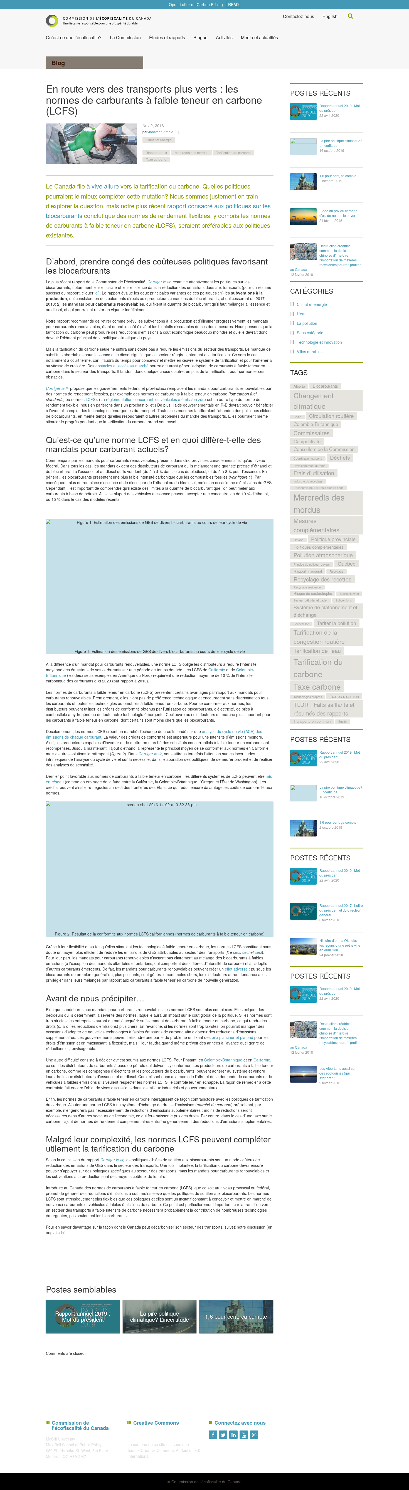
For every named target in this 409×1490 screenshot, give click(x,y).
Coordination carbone (308, 458)
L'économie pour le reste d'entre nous (318, 488)
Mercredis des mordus (191, 152)
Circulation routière (331, 415)
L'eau (302, 313)
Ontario (298, 540)
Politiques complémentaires (319, 547)
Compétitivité (307, 441)
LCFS (90, 399)
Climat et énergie (159, 139)
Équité (342, 721)
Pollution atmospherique (323, 555)
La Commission (125, 37)
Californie (216, 669)
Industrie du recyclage (308, 481)
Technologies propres (308, 697)
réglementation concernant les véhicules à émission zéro (156, 399)
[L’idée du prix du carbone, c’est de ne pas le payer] (303, 216)
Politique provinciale (333, 539)
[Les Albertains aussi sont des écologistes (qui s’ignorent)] (303, 1074)
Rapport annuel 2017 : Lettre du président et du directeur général (341, 910)
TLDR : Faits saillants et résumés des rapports (324, 708)
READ (233, 4)
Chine (297, 417)
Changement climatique (314, 400)
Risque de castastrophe (313, 593)
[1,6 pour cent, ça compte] (303, 181)
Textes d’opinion (344, 696)
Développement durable (309, 466)
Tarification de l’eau (317, 651)
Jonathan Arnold (160, 131)
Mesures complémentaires (316, 525)
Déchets (340, 457)
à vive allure (103, 186)
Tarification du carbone (233, 152)
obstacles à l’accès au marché (122, 365)
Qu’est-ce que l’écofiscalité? (74, 37)
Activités (224, 37)
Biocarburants (156, 152)
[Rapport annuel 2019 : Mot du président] (303, 111)
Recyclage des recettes (322, 579)
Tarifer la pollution (336, 623)
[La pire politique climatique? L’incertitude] (303, 146)
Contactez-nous (298, 16)
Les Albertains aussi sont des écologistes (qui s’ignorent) (338, 1073)
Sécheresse (301, 624)
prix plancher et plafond (232, 1037)
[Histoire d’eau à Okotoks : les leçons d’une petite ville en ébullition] (303, 946)
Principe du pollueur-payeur (312, 564)
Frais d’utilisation (314, 473)
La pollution (307, 323)
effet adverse (236, 969)
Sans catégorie (310, 332)
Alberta (299, 386)
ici (96, 293)
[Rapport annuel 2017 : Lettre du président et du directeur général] (303, 911)
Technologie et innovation (319, 342)
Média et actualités (259, 37)
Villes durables (309, 351)
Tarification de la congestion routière (319, 636)
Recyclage (336, 571)
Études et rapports (167, 37)
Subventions (344, 600)
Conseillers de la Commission (324, 449)
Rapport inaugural (308, 571)
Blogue (200, 37)
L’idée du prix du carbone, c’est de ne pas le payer (338, 213)
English (329, 16)
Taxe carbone (156, 159)
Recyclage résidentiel (307, 587)
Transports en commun (312, 721)
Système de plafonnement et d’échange (325, 610)
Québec (346, 563)
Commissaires (311, 433)
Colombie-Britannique (223, 1060)
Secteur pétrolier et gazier (311, 600)
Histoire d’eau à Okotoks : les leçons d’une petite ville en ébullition (339, 945)
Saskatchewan (349, 593)
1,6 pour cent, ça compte (337, 175)
